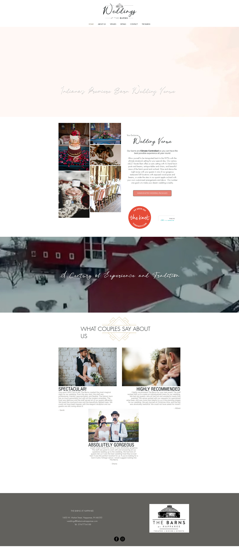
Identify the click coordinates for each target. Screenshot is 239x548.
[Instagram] (122, 539)
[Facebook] (116, 539)
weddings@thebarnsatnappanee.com (82, 521)
